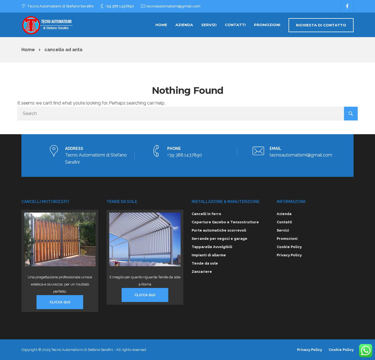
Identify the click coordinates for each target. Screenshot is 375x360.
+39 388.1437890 (119, 6)
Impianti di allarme (209, 255)
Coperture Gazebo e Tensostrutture (225, 222)
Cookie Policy (289, 247)
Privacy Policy (289, 255)
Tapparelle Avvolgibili (212, 247)
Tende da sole (205, 263)
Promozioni (267, 25)
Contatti (235, 25)
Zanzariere (202, 272)
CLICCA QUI (59, 302)
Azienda (184, 25)
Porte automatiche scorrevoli (219, 230)
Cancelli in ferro (206, 214)
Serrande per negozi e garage (219, 239)
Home (161, 25)
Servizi (209, 25)
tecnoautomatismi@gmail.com (173, 6)
